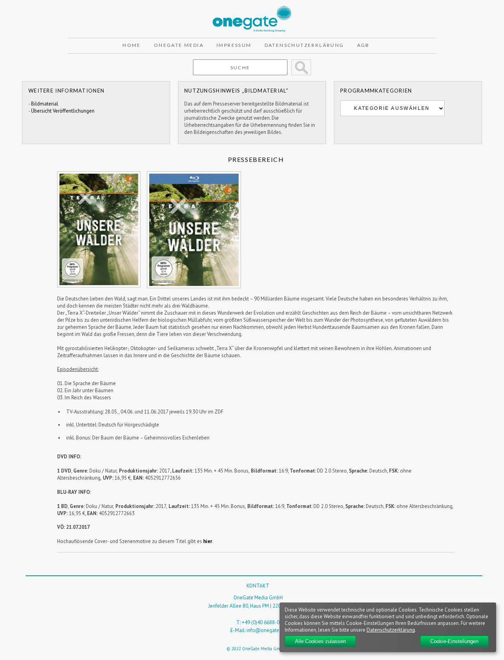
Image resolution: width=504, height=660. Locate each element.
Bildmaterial (44, 103)
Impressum (234, 45)
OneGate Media (179, 45)
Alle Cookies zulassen (320, 641)
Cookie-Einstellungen (454, 641)
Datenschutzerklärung (304, 45)
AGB (363, 45)
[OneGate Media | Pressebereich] (252, 9)
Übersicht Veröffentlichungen (62, 111)
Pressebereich (256, 159)
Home (131, 45)
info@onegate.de (266, 630)
